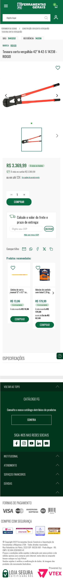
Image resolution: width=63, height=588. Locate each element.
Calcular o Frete (26, 229)
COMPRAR (20, 319)
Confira (31, 420)
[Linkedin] (39, 443)
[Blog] (46, 443)
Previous (9, 293)
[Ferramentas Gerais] (31, 8)
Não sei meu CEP (31, 235)
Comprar (19, 202)
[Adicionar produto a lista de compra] (57, 67)
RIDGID (13, 45)
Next (53, 293)
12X (18, 177)
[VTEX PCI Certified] (8, 530)
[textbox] (26, 17)
